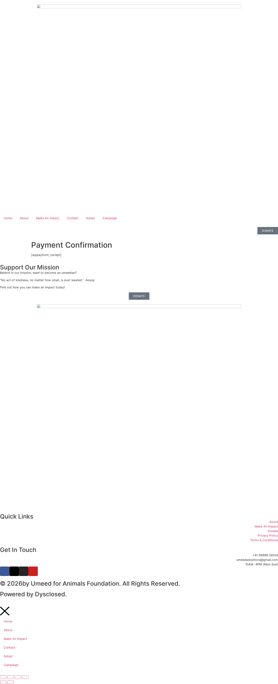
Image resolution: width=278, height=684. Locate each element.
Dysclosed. (51, 594)
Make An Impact (47, 218)
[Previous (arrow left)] (3, 682)
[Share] (18, 677)
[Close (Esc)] (25, 677)
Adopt (90, 218)
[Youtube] (33, 571)
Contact (72, 218)
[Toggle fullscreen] (10, 677)
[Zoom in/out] (3, 677)
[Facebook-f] (4, 571)
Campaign (110, 218)
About (24, 218)
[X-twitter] (14, 571)
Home (8, 218)
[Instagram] (23, 571)
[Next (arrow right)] (10, 682)
